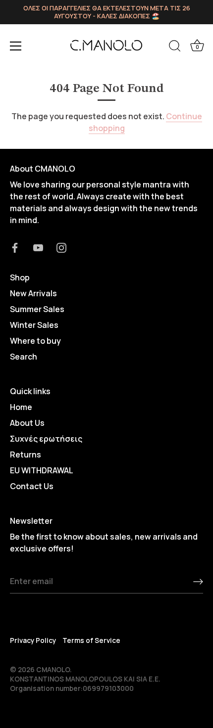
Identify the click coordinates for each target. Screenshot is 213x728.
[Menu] (16, 46)
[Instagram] (61, 246)
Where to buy (35, 340)
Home (21, 407)
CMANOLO (53, 669)
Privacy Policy (33, 640)
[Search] (175, 47)
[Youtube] (38, 246)
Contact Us (31, 486)
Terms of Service (91, 640)
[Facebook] (15, 246)
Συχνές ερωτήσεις (46, 438)
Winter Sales (34, 324)
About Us (27, 422)
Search (23, 356)
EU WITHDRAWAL (41, 470)
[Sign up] (198, 581)
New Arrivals (33, 293)
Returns (25, 454)
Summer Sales (37, 309)
